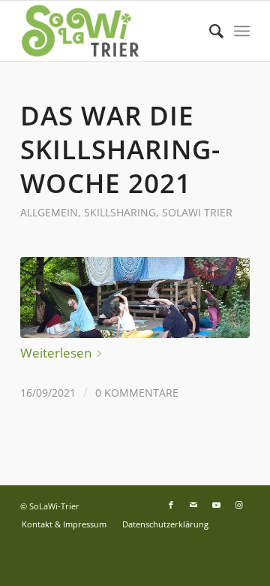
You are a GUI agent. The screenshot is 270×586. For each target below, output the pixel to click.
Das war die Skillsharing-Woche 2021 (120, 149)
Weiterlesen (56, 352)
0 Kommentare (136, 392)
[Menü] (242, 31)
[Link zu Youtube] (216, 505)
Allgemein (49, 212)
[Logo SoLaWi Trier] (112, 31)
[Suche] (209, 31)
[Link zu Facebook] (171, 505)
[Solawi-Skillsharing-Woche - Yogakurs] (135, 297)
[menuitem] (209, 31)
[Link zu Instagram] (238, 505)
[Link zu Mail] (193, 505)
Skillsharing (120, 212)
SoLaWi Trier (197, 212)
